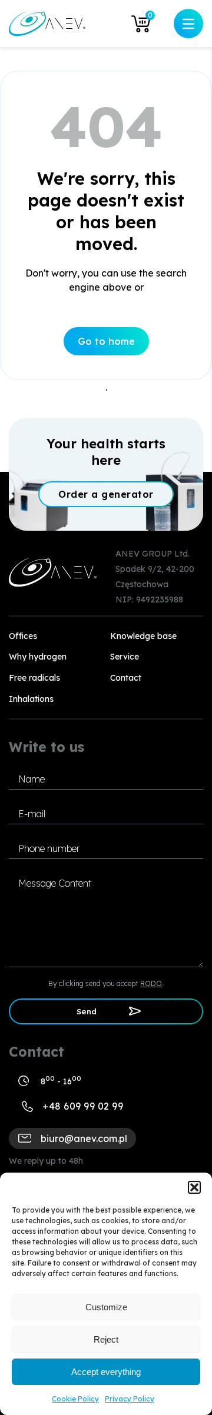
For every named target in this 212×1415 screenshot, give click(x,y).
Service (124, 656)
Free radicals (34, 677)
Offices (23, 636)
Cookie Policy (75, 1398)
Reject (106, 1339)
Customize (106, 1307)
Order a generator (106, 494)
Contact (125, 677)
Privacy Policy (129, 1398)
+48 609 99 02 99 (82, 1106)
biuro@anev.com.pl (84, 1138)
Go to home (106, 341)
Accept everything (106, 1372)
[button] (194, 1187)
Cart (150, 17)
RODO (151, 983)
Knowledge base (143, 636)
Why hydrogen (38, 656)
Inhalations (31, 699)
